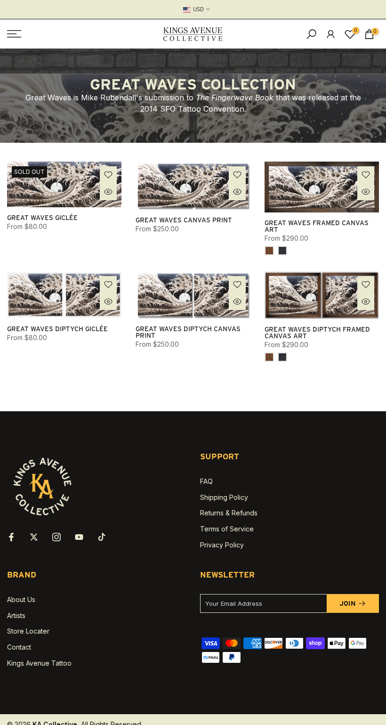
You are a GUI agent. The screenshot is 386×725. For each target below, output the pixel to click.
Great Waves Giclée (42, 217)
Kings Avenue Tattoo (39, 663)
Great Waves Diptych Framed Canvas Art (317, 333)
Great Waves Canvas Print (184, 220)
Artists (16, 615)
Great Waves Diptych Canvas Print (188, 332)
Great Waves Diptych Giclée (57, 329)
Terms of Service (227, 529)
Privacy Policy (222, 545)
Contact (19, 647)
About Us (21, 599)
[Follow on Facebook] (11, 537)
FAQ (206, 481)
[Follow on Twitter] (34, 537)
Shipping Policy (224, 497)
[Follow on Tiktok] (101, 537)
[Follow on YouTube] (79, 537)
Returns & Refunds (228, 513)
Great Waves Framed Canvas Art (317, 226)
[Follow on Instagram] (56, 537)
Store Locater (28, 631)
